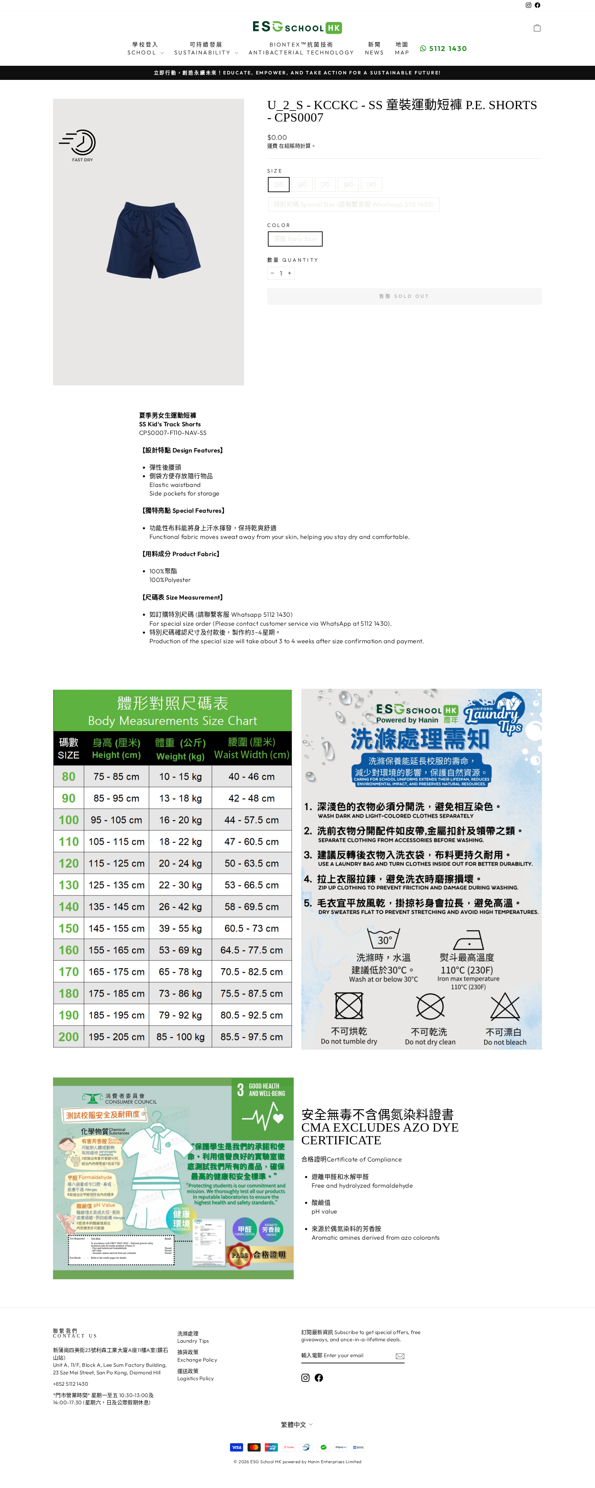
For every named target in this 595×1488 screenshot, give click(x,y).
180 (348, 184)
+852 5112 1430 (70, 1384)
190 (371, 184)
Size (275, 171)
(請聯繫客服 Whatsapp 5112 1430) (244, 614)
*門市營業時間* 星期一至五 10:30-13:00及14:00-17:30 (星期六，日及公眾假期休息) (103, 1399)
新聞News (375, 48)
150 (279, 184)
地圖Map (402, 48)
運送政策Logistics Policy (195, 1375)
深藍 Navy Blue (295, 239)
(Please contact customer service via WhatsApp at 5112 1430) (301, 623)
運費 (272, 146)
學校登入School (143, 48)
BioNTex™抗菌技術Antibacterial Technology (302, 48)
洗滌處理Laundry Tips (193, 1337)
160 (302, 184)
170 (325, 184)
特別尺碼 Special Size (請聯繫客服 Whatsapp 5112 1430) (354, 204)
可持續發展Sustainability (203, 48)
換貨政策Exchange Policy (197, 1356)
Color (279, 225)
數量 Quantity (293, 260)
